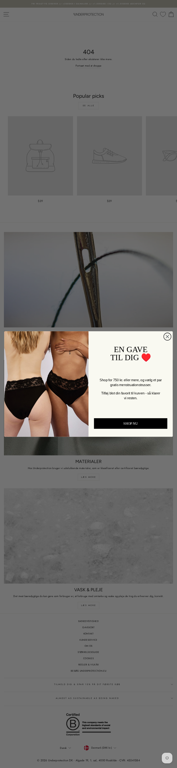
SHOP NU (130, 423)
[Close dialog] (167, 336)
